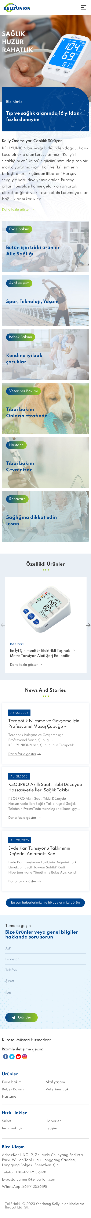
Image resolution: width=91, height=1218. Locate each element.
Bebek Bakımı (13, 1089)
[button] (88, 625)
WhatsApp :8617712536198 (24, 1187)
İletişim (51, 1128)
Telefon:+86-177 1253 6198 (24, 1172)
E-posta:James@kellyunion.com (29, 1179)
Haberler (53, 1121)
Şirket (6, 1121)
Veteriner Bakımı (59, 1089)
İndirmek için (12, 1128)
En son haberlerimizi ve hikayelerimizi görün (45, 902)
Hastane (9, 1096)
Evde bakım (12, 1082)
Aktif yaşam (55, 1082)
